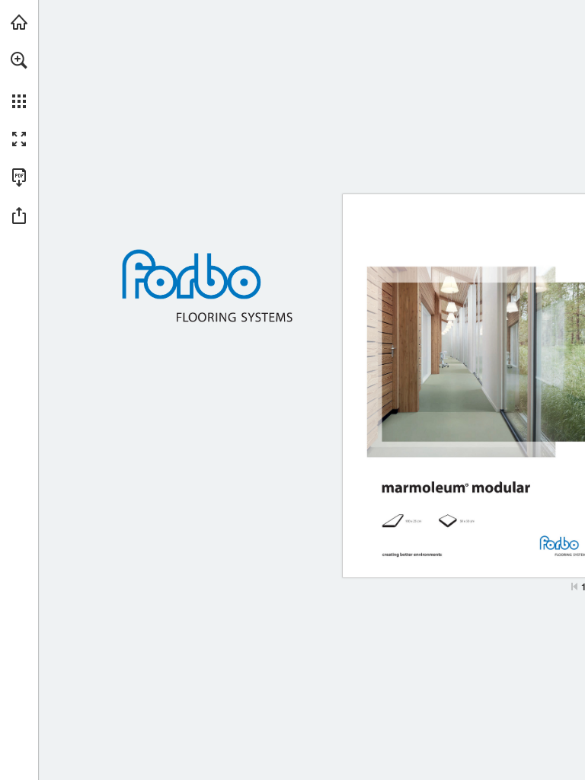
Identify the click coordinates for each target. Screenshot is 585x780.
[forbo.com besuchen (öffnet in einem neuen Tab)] (19, 22)
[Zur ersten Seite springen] (574, 586)
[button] (19, 60)
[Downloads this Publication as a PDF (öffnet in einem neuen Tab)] (19, 177)
